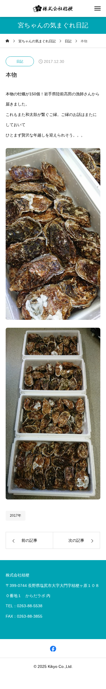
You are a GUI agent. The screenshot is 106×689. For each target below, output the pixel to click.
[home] (7, 41)
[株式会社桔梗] (53, 8)
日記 (19, 61)
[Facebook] (53, 648)
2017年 (15, 516)
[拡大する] (93, 155)
